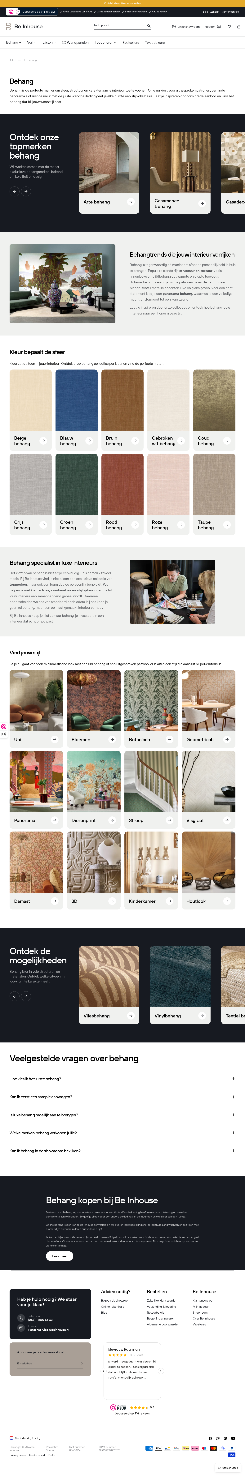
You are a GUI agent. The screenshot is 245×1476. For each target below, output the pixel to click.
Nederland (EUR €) (27, 1438)
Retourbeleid (155, 1312)
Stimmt (50, 1450)
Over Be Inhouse (204, 1318)
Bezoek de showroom (115, 1300)
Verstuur (81, 1364)
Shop (18, 60)
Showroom (200, 1312)
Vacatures (199, 1324)
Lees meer (59, 1256)
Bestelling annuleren (161, 1318)
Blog (104, 1312)
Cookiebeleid (37, 1455)
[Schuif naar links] (15, 191)
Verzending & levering (161, 1306)
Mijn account (201, 1306)
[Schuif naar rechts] (26, 191)
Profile (52, 1455)
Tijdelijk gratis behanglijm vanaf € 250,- (122, 3)
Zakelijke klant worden (162, 1300)
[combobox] (122, 27)
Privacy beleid (18, 1455)
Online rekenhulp (112, 1306)
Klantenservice (202, 1300)
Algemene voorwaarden (163, 1324)
